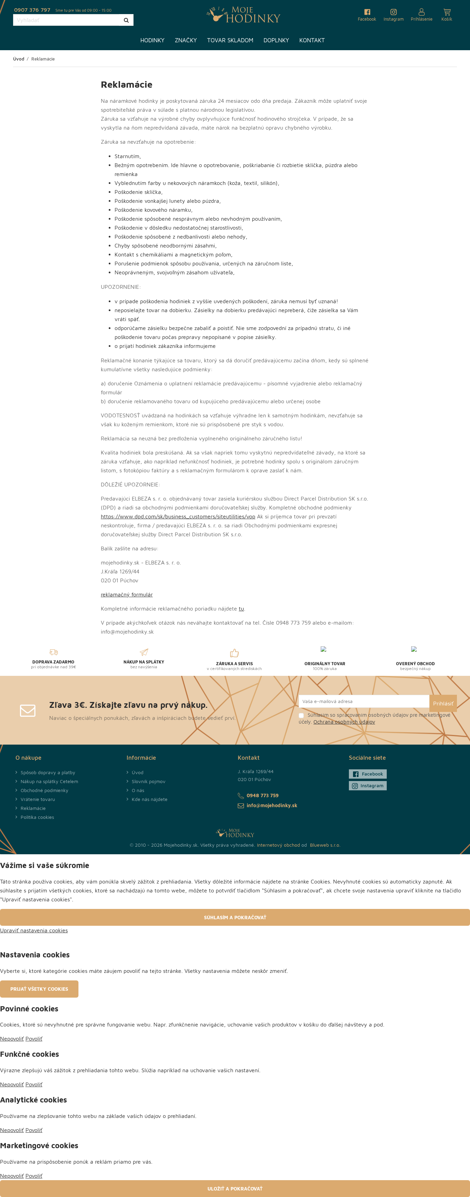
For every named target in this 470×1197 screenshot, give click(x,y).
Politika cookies (37, 817)
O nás (138, 790)
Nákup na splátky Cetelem (49, 781)
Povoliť (33, 1038)
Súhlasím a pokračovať (235, 917)
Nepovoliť (12, 1038)
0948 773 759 (263, 795)
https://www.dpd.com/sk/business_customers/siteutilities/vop (178, 516)
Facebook (372, 774)
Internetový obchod (278, 845)
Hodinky (152, 40)
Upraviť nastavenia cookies (34, 930)
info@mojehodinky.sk (272, 805)
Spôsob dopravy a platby (48, 772)
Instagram (372, 785)
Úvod (137, 772)
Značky (186, 40)
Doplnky (276, 40)
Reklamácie (33, 808)
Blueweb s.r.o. (325, 845)
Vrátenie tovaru (38, 799)
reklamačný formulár (127, 594)
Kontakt (312, 40)
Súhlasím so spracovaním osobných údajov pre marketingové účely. (374, 718)
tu (241, 608)
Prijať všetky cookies (39, 989)
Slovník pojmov (148, 781)
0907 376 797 (32, 10)
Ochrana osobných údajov (344, 722)
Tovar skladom (230, 40)
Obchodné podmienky (44, 790)
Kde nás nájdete (150, 799)
